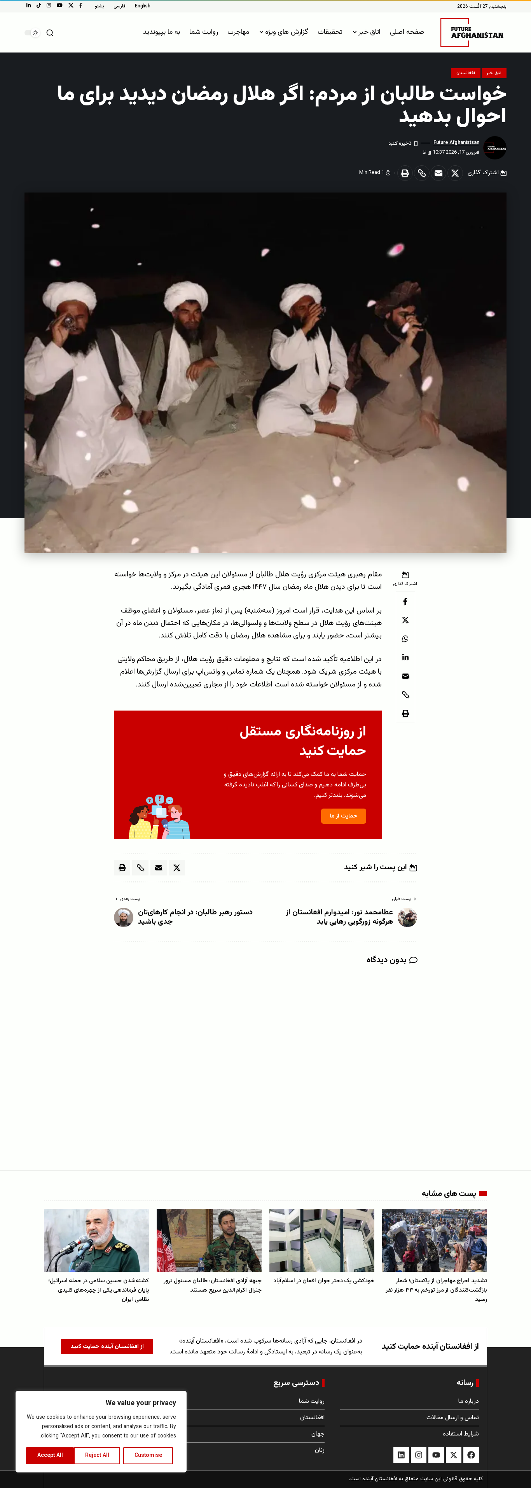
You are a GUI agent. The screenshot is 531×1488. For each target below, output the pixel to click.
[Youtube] (436, 1455)
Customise (148, 1455)
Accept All (50, 1455)
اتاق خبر (494, 73)
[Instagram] (49, 5)
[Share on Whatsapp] (405, 638)
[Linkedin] (401, 1455)
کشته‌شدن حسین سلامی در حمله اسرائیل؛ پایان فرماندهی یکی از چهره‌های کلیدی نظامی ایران (98, 1290)
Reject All (97, 1455)
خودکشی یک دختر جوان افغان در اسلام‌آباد (324, 1280)
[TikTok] (39, 5)
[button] (50, 33)
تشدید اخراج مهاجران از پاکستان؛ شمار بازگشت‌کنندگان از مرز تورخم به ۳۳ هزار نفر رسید (436, 1290)
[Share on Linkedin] (405, 657)
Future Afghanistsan (456, 143)
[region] (101, 1431)
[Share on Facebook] (405, 601)
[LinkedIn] (28, 5)
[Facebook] (80, 5)
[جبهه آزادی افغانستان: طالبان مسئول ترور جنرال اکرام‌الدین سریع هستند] (209, 1240)
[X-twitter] (453, 1455)
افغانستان (465, 73)
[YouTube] (60, 5)
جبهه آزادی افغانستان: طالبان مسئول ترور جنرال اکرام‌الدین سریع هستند (213, 1285)
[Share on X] (455, 173)
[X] (70, 5)
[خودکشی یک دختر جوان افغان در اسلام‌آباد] (321, 1240)
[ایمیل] (438, 173)
